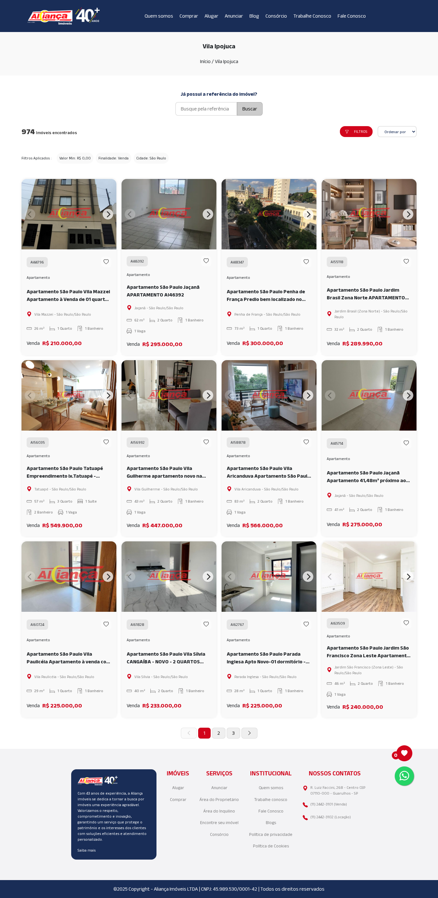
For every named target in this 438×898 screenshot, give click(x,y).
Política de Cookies (271, 846)
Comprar (189, 16)
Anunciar (234, 16)
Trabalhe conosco (270, 799)
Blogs (271, 822)
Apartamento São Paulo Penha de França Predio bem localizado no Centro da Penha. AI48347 (266, 296)
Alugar (211, 16)
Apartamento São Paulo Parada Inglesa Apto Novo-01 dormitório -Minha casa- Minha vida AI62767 (266, 658)
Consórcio (276, 16)
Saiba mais (87, 850)
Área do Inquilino (219, 811)
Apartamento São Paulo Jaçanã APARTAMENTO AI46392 (163, 290)
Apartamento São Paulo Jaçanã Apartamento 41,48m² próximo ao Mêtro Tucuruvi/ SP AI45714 (366, 477)
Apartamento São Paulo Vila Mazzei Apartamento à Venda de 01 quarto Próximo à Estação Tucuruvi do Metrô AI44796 (68, 296)
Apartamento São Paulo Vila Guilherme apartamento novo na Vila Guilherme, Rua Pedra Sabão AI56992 (164, 472)
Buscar (249, 108)
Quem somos (159, 16)
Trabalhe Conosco (312, 16)
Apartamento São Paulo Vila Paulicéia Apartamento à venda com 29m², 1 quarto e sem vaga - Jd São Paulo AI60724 (69, 658)
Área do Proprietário (219, 799)
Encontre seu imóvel (219, 822)
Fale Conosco (352, 16)
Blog (254, 16)
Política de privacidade (270, 834)
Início (205, 61)
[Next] (108, 214)
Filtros (360, 131)
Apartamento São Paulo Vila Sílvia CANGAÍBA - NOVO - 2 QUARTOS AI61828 (166, 658)
